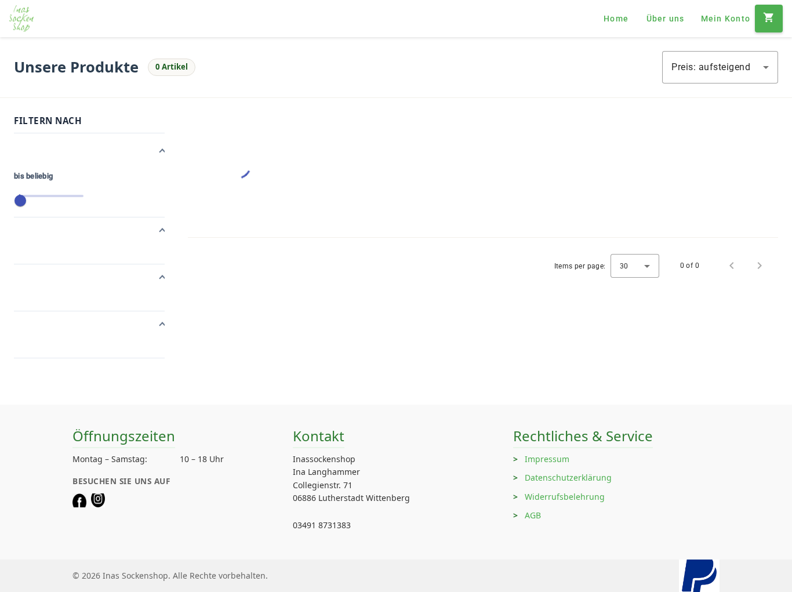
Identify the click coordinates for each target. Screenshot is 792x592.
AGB (533, 515)
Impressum (547, 458)
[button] (89, 152)
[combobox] (720, 67)
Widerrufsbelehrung (565, 496)
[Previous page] (732, 265)
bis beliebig (33, 176)
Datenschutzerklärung (568, 477)
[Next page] (759, 265)
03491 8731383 (322, 525)
